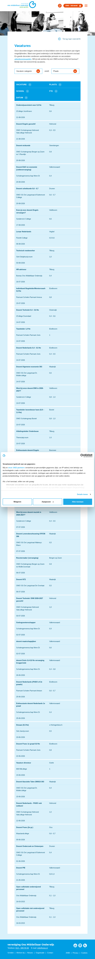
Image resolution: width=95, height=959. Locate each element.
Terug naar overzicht (71, 39)
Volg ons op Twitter (85, 945)
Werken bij (20, 953)
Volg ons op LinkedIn (80, 945)
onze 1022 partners (16, 468)
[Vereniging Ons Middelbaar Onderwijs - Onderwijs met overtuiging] (23, 5)
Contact (50, 953)
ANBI (68, 953)
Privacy (75, 953)
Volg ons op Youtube (75, 945)
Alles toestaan (77, 502)
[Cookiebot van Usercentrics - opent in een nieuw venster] (82, 455)
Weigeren (17, 502)
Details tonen (82, 494)
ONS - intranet (71, 5)
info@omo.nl (42, 948)
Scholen (11, 953)
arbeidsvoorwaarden (22, 59)
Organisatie (40, 953)
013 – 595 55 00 (22, 948)
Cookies (84, 953)
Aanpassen (46, 502)
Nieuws (30, 953)
